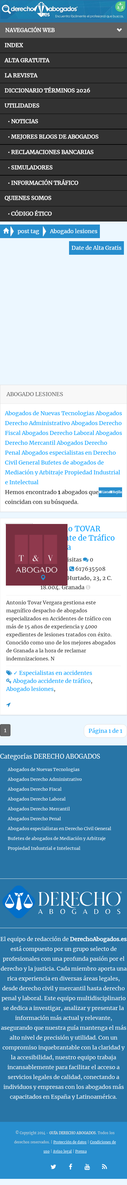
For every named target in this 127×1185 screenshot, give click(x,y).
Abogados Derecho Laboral (58, 432)
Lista (106, 492)
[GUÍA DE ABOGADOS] (63, 17)
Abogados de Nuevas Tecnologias (49, 413)
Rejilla (117, 492)
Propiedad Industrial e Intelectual (44, 848)
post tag (28, 231)
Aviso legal (62, 1151)
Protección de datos (70, 1142)
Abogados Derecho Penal (34, 819)
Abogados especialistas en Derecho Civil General (59, 828)
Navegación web (30, 30)
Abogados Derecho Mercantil (39, 809)
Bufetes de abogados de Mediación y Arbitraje (57, 838)
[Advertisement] (63, 321)
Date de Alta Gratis (96, 247)
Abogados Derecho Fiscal (35, 789)
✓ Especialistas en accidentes (52, 672)
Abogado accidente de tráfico (52, 680)
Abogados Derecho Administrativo (45, 779)
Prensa (81, 1151)
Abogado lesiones (73, 231)
